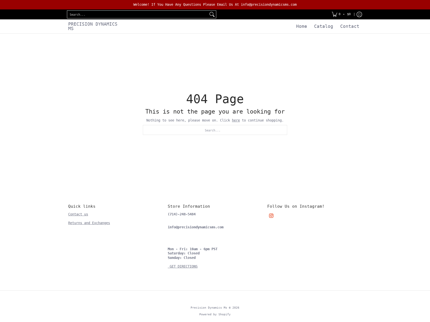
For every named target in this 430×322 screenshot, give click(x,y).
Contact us (78, 214)
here (236, 120)
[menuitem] (341, 14)
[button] (271, 215)
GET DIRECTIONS (183, 266)
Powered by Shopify (215, 314)
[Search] (212, 14)
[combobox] (137, 14)
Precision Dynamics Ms (92, 26)
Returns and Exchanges (89, 223)
